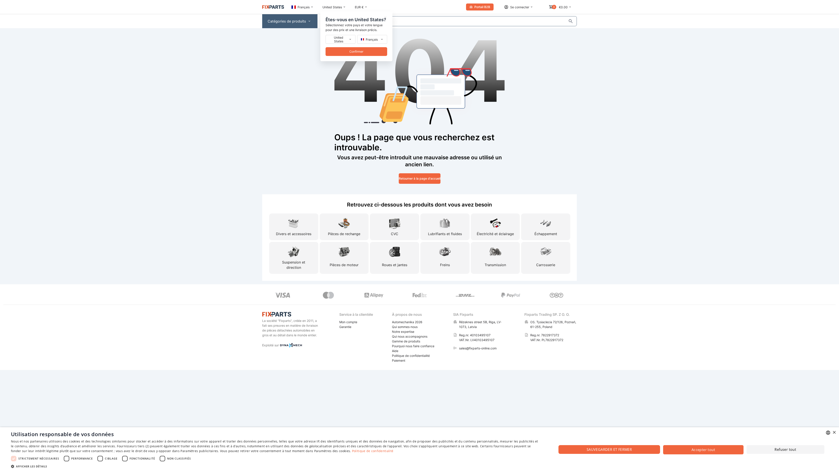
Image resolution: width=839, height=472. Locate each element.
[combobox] (828, 432)
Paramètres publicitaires (199, 451)
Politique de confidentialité (372, 451)
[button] (276, 466)
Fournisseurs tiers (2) (133, 446)
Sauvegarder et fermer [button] (609, 449)
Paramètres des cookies (332, 451)
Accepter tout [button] (703, 449)
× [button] (834, 432)
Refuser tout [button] (785, 449)
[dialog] (419, 449)
